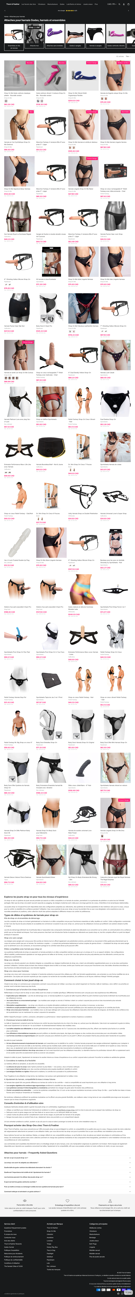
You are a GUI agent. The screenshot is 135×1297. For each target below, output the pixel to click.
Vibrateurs (93, 1231)
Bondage (92, 1237)
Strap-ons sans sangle (13, 938)
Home (6, 16)
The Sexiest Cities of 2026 (13, 1266)
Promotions (8, 1231)
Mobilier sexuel (94, 1250)
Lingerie (92, 1247)
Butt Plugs (93, 1244)
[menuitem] (96, 4)
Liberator (50, 1234)
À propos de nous (10, 1234)
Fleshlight (50, 1253)
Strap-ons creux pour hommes (16, 971)
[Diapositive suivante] (128, 10)
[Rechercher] (119, 4)
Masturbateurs (94, 1234)
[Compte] (124, 4)
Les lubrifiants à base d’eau (65, 1110)
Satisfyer (50, 1257)
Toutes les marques (53, 1269)
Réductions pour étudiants (13, 1253)
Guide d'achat (9, 1247)
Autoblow (50, 1237)
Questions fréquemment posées (15, 1228)
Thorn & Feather (52, 1228)
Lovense (50, 1241)
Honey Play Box (52, 1247)
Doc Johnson (51, 1266)
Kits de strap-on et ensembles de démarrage (22, 918)
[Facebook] (118, 1293)
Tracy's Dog (51, 1250)
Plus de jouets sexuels (97, 1257)
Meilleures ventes (95, 1228)
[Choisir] (31, 87)
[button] (128, 56)
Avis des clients (9, 1241)
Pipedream (50, 1260)
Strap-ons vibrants (11, 960)
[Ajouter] (31, 136)
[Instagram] (122, 1293)
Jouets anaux (94, 1241)
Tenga (49, 1244)
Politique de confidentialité (13, 1260)
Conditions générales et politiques (14, 1293)
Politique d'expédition (11, 1250)
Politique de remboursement (14, 1257)
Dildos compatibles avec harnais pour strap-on (23, 949)
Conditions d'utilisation (12, 1263)
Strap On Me (51, 1231)
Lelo (48, 1263)
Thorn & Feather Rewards (13, 1244)
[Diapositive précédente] (5, 10)
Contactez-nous (9, 1237)
